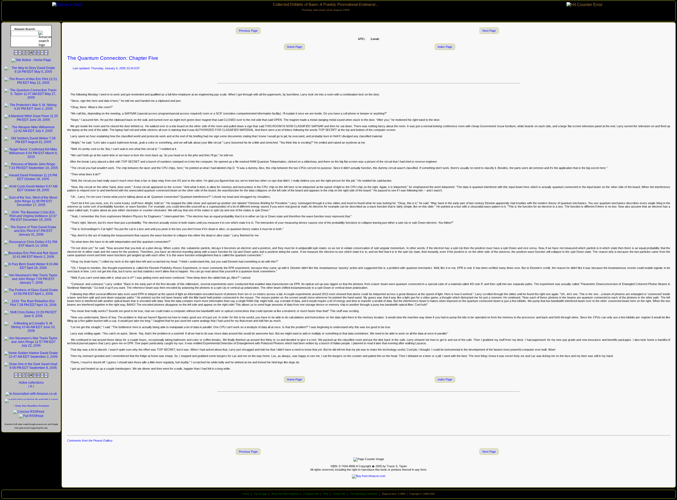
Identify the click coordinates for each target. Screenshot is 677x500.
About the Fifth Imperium (285, 494)
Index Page (445, 46)
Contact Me (339, 494)
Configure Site (311, 494)
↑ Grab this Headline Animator (31, 405)
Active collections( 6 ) (31, 384)
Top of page (260, 494)
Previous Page (248, 30)
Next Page (489, 30)
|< (16, 52)
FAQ (325, 494)
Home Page (294, 46)
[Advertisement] (368, 413)
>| (46, 52)
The (364, 494)
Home (246, 494)
